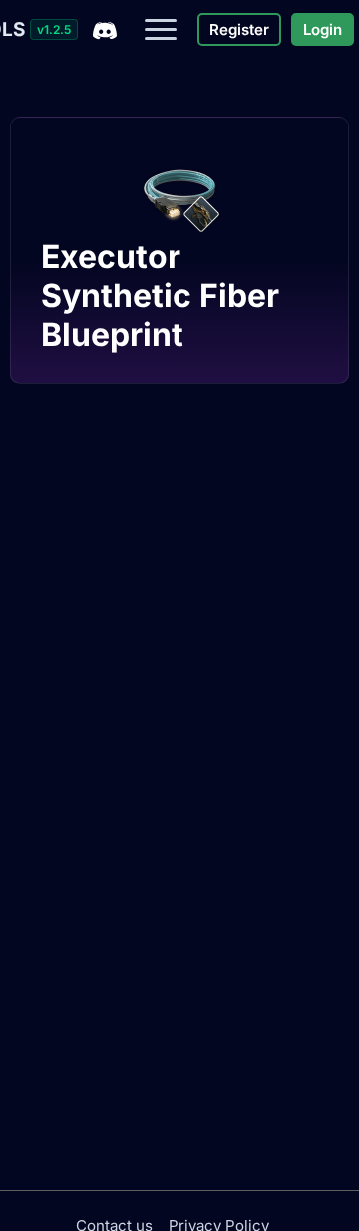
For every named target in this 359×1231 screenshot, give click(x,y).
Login (322, 29)
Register (239, 29)
